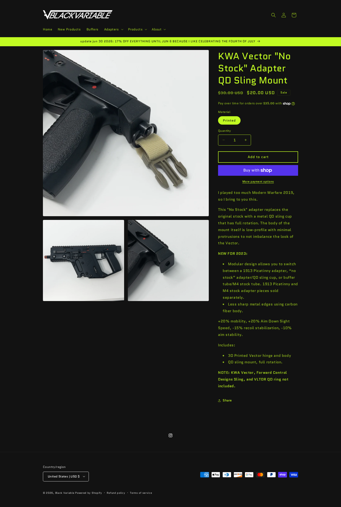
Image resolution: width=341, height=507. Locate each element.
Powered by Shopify (88, 492)
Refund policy (116, 492)
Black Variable (64, 492)
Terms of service (141, 492)
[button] (113, 29)
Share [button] (227, 400)
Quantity (224, 131)
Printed (229, 120)
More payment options (258, 181)
